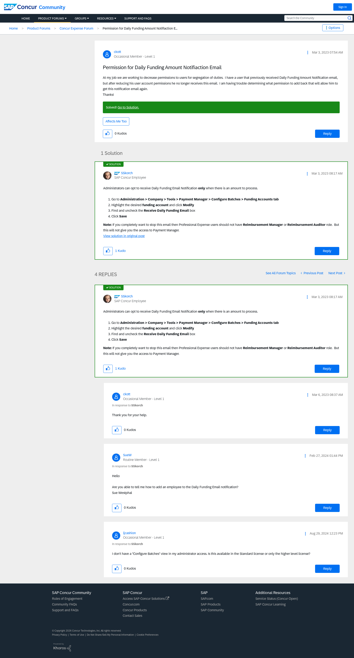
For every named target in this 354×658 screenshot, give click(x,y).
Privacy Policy (59, 634)
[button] (307, 52)
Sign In (342, 7)
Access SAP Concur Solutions (144, 598)
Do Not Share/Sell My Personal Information (110, 634)
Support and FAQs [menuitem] (137, 18)
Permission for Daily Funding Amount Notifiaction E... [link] (140, 28)
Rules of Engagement (67, 598)
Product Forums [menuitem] (51, 18)
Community (52, 7)
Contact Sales (132, 615)
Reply (327, 133)
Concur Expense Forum (76, 28)
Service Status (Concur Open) (276, 598)
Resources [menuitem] (105, 18)
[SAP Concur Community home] (20, 7)
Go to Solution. (128, 107)
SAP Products (210, 604)
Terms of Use (77, 634)
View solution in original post (124, 236)
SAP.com (207, 598)
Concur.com (131, 604)
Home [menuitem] (26, 18)
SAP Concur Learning (270, 604)
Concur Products (135, 610)
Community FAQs (64, 604)
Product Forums (38, 28)
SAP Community (212, 610)
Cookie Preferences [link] (148, 634)
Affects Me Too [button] (116, 121)
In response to (127, 405)
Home (13, 28)
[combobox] (318, 18)
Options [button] (334, 28)
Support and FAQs (65, 610)
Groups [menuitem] (80, 18)
